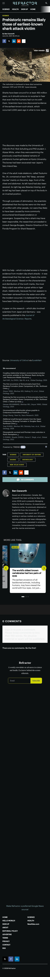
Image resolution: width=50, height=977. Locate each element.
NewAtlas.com (33, 924)
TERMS (5, 938)
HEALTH (15, 9)
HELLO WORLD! (8, 921)
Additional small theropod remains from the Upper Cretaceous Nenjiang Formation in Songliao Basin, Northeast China (22, 421)
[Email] (23, 41)
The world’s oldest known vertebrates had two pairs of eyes (23, 573)
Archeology (27, 459)
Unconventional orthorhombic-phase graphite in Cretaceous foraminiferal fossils (21, 411)
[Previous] (6, 568)
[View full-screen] (47, 50)
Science (5, 15)
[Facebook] (4, 41)
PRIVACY (6, 941)
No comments (27, 479)
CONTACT (6, 945)
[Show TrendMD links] (46, 447)
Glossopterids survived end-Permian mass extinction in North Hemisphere (24, 433)
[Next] (44, 568)
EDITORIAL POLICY (10, 931)
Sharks (13, 459)
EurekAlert (37, 360)
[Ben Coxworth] (6, 493)
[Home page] (25, 4)
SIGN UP (24, 9)
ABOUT (5, 927)
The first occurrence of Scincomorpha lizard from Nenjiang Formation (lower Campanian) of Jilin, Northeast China (25, 386)
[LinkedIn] (14, 41)
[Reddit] (19, 41)
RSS (4, 948)
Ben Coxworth (19, 490)
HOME (32, 9)
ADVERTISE (7, 934)
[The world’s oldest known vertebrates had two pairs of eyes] (25, 556)
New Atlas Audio (17, 465)
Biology (12, 547)
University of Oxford (19, 360)
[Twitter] (9, 41)
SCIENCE (6, 9)
